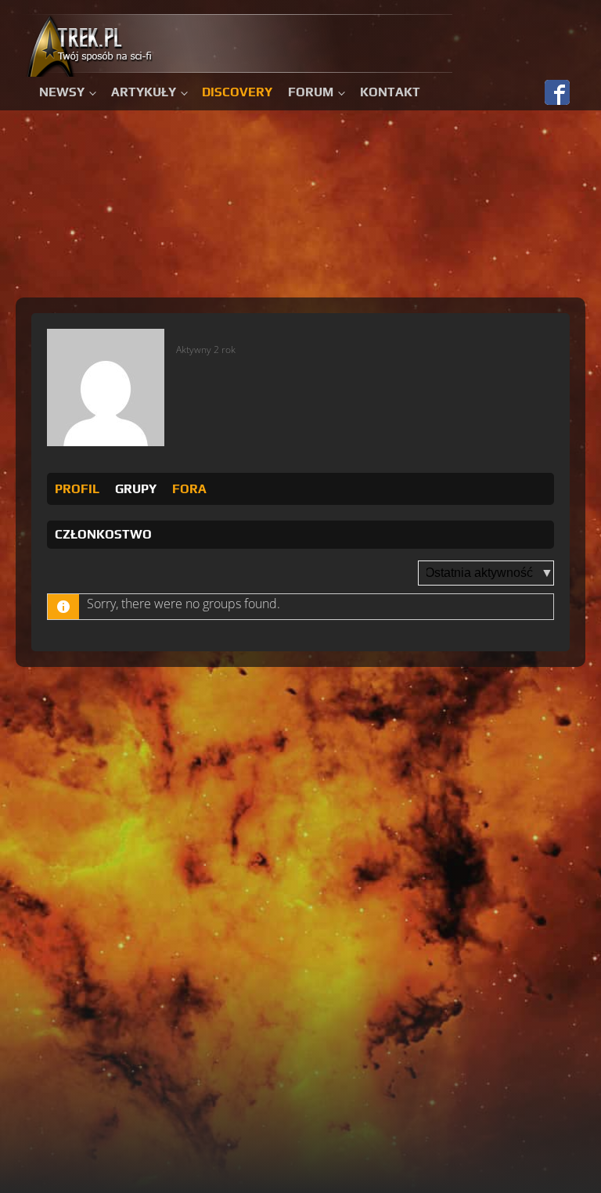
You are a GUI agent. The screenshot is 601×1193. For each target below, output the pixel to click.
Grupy (136, 488)
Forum (310, 92)
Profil (77, 488)
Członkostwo (103, 534)
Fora (189, 488)
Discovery (237, 92)
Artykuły (143, 92)
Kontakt (390, 92)
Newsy (62, 92)
